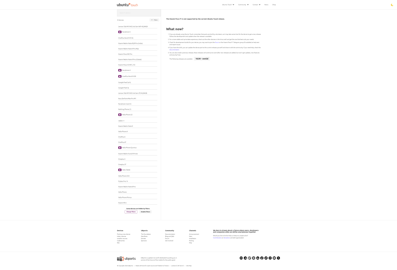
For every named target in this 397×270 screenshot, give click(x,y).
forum (217, 42)
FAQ (190, 243)
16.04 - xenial (202, 58)
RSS (118, 243)
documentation (174, 50)
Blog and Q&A (169, 236)
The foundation (146, 234)
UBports (130, 265)
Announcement (194, 234)
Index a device (121, 236)
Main (190, 236)
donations (227, 238)
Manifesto (144, 236)
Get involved (169, 240)
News (266, 4)
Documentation (170, 234)
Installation (192, 238)
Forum (167, 238)
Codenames (121, 240)
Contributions (217, 238)
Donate (143, 238)
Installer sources (122, 238)
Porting (191, 240)
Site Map (189, 265)
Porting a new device (123, 234)
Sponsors (144, 240)
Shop (274, 4)
